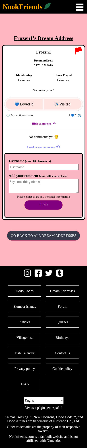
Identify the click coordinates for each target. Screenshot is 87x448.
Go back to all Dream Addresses (43, 236)
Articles (24, 322)
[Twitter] (48, 275)
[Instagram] (27, 275)
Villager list (25, 337)
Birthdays (62, 337)
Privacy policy (24, 369)
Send (43, 205)
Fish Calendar (24, 353)
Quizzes (62, 322)
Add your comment (37, 176)
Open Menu (79, 7)
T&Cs (24, 384)
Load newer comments (43, 147)
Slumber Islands (24, 306)
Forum (62, 306)
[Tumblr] (59, 275)
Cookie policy (62, 369)
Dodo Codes (24, 291)
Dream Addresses (62, 291)
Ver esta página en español (43, 408)
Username (30, 161)
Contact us (62, 353)
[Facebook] (38, 275)
